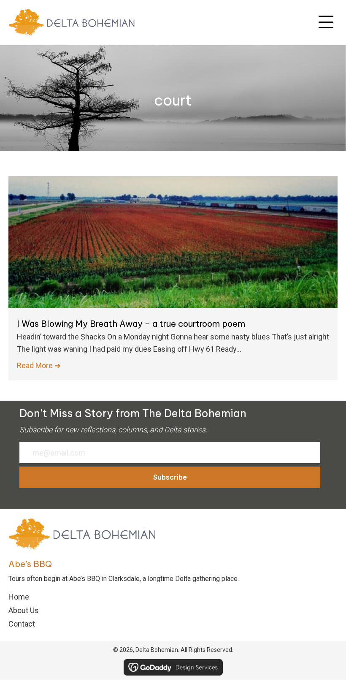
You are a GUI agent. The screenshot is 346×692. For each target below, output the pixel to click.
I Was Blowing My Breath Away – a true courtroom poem (131, 323)
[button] (326, 22)
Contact (21, 623)
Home (18, 596)
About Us (23, 610)
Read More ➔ (39, 365)
